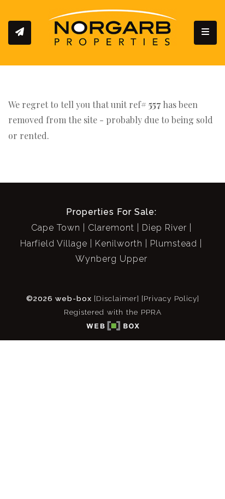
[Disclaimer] (116, 298)
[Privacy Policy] (170, 298)
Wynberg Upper (111, 259)
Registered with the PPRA (113, 312)
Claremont (111, 228)
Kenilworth (119, 243)
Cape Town (55, 228)
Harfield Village (53, 243)
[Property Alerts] (19, 33)
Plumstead (173, 243)
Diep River (164, 228)
